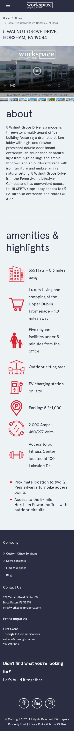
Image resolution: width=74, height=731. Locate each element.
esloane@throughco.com (19, 639)
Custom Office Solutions (21, 553)
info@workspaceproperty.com (22, 607)
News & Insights (16, 561)
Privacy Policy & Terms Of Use (47, 724)
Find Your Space (16, 568)
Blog (9, 575)
